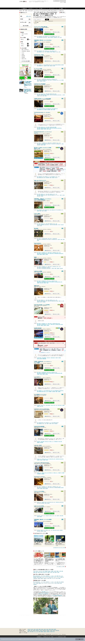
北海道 (47, 629)
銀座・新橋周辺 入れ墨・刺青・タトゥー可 (42, 391)
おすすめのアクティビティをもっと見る (59, 547)
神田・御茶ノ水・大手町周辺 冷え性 (52, 239)
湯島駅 (44, 488)
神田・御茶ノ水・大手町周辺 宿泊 (41, 79)
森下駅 (53, 423)
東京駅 (38, 240)
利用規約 (52, 636)
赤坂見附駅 (55, 37)
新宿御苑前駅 (56, 441)
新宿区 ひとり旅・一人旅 (45, 502)
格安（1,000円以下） (25, 49)
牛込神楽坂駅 (39, 473)
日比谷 (39, 572)
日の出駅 (40, 225)
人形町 (55, 571)
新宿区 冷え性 (47, 441)
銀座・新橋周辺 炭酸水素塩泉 (41, 108)
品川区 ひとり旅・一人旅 (52, 515)
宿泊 (22, 35)
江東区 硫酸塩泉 (44, 357)
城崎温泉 (37, 630)
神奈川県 (29, 629)
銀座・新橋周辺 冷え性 (55, 108)
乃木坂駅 (38, 95)
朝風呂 (42, 578)
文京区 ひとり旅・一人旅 (54, 405)
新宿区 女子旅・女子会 (52, 502)
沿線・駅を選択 (25, 25)
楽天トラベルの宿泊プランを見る (49, 48)
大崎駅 (38, 516)
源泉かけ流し (24, 58)
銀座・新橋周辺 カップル (46, 36)
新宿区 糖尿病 (42, 441)
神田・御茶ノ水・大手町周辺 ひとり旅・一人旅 (54, 252)
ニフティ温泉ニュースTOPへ (61, 566)
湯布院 (54, 630)
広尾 (53, 572)
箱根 (31, 630)
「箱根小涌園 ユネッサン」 (45, 591)
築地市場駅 (48, 109)
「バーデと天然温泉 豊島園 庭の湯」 (56, 595)
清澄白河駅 (55, 423)
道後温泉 (47, 630)
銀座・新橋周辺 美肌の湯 (40, 422)
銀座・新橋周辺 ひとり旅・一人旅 (54, 36)
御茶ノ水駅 (41, 282)
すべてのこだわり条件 (26, 61)
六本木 (51, 572)
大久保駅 (45, 531)
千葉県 (34, 629)
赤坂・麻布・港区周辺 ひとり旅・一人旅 (51, 194)
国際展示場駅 (44, 358)
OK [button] (79, 639)
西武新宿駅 (61, 530)
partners (20, 639)
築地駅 (54, 109)
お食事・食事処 (39, 577)
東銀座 (34, 572)
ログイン (61, 2)
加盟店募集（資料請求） (41, 634)
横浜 (28, 631)
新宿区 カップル (51, 441)
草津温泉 (29, 630)
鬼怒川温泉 (57, 630)
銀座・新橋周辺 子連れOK (55, 422)
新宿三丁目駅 (60, 441)
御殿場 (42, 631)
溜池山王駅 (51, 37)
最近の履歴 (63, 1)
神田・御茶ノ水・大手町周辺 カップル (52, 79)
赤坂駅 (49, 37)
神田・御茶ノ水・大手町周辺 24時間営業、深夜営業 (56, 487)
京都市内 (48, 631)
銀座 (36, 572)
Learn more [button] (52, 639)
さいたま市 (37, 631)
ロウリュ (43, 577)
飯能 (39, 631)
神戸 (54, 631)
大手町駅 (58, 239)
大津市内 (51, 631)
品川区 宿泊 (38, 515)
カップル (46, 577)
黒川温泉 (51, 630)
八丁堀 (60, 571)
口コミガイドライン (55, 634)
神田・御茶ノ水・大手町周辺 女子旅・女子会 (43, 253)
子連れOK (44, 578)
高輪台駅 (40, 516)
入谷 (41, 571)
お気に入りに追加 (56, 46)
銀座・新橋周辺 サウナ (40, 65)
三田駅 (38, 225)
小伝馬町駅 (53, 391)
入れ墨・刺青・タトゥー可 (51, 578)
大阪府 (45, 629)
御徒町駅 (46, 488)
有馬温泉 (34, 630)
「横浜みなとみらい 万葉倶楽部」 (43, 593)
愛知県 (52, 629)
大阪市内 (44, 631)
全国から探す (28, 16)
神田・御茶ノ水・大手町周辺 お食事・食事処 (57, 324)
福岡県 (55, 629)
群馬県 (40, 629)
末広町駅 (48, 325)
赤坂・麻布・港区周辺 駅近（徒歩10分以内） (43, 224)
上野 (43, 571)
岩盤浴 (59, 578)
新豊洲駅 (59, 357)
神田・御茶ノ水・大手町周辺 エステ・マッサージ (43, 324)
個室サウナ (62, 577)
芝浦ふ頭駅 (62, 224)
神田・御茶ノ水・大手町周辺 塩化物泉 (42, 238)
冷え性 (57, 578)
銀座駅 (52, 109)
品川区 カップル (43, 515)
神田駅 (64, 239)
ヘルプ (60, 634)
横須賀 (32, 631)
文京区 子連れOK (48, 405)
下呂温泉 (40, 630)
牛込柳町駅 (42, 473)
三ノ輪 (40, 571)
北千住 (34, 571)
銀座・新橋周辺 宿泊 (40, 36)
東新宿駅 (38, 442)
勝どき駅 (56, 177)
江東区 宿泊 (48, 357)
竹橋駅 (61, 239)
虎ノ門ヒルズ (45, 572)
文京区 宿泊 (38, 405)
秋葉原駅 (45, 325)
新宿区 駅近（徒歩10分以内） (60, 502)
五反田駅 (58, 515)
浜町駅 (56, 391)
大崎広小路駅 (61, 515)
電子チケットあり (38, 21)
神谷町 (49, 572)
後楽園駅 (38, 406)
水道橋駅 (63, 405)
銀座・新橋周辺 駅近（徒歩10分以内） (42, 37)
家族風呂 (23, 57)
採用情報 (64, 636)
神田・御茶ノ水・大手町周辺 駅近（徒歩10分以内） (56, 253)
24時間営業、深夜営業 (36, 578)
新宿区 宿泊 (38, 441)
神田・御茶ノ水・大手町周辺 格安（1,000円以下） (44, 267)
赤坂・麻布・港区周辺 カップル (41, 127)
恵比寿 (56, 572)
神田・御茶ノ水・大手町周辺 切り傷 (42, 239)
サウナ (23, 52)
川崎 (30, 631)
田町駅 (59, 224)
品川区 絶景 (47, 515)
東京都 (42, 629)
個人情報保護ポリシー (40, 636)
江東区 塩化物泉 (39, 357)
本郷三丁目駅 (60, 405)
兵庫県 (37, 629)
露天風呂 (34, 577)
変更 (29, 19)
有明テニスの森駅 (39, 358)
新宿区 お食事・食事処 (56, 530)
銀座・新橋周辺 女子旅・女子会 (41, 177)
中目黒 (58, 572)
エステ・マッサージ (57, 577)
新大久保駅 (38, 531)
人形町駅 (59, 391)
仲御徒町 (46, 571)
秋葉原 (49, 571)
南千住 (37, 571)
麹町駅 (54, 65)
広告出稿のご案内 (48, 634)
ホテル (34, 583)
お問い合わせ (64, 634)
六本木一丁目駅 (59, 37)
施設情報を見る (48, 46)
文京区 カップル (43, 405)
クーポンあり (44, 21)
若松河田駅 (41, 442)
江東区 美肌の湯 (53, 357)
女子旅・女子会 (50, 577)
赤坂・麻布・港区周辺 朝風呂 (54, 224)
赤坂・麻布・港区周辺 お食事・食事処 (51, 127)
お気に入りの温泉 (56, 1)
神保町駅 (40, 254)
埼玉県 (32, 629)
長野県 (50, 629)
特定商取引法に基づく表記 (46, 636)
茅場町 (57, 571)
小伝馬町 (52, 571)
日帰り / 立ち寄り (25, 33)
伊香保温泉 (44, 630)
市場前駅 (56, 357)
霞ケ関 (41, 572)
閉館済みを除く (50, 21)
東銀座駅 (45, 109)
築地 (62, 571)
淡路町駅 (43, 254)
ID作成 (65, 2)
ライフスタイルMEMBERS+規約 (58, 636)
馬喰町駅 (50, 391)
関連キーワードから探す (23, 632)
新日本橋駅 (61, 268)
